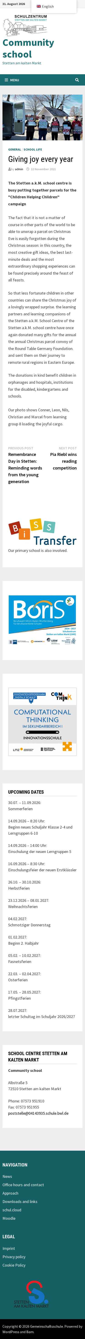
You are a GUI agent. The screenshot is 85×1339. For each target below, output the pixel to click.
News (7, 1176)
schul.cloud (11, 1209)
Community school (28, 48)
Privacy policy (13, 1256)
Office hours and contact (23, 1184)
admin (19, 169)
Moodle (8, 1218)
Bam (30, 1331)
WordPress (10, 1331)
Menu (14, 80)
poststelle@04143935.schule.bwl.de (38, 1113)
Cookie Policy (13, 1265)
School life (33, 149)
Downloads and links (19, 1201)
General (14, 149)
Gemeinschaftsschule (46, 1326)
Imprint (8, 1248)
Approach (10, 1193)
